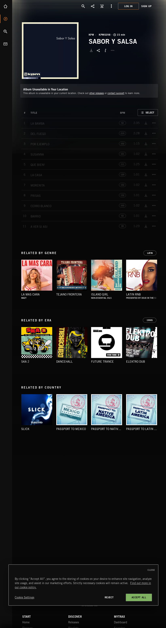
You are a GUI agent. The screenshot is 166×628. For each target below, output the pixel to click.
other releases (96, 93)
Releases (73, 622)
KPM (91, 34)
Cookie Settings (24, 597)
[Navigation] (111, 6)
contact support (115, 93)
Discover (6, 19)
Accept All (139, 597)
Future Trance (102, 361)
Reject (109, 597)
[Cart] (102, 6)
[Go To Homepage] (34, 6)
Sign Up (146, 6)
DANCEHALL (64, 361)
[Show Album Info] (105, 50)
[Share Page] (92, 6)
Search (6, 31)
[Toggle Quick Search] (83, 6)
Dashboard (120, 622)
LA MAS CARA (30, 294)
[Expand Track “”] (41, 113)
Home (6, 6)
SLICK (25, 429)
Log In (128, 6)
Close (151, 570)
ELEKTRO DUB (135, 361)
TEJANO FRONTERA (69, 294)
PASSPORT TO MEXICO (71, 429)
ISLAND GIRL (99, 294)
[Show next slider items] (161, 277)
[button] (50, 50)
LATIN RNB (133, 294)
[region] (83, 585)
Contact (6, 44)
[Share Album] (98, 50)
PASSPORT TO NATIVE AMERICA (112, 429)
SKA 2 (25, 361)
